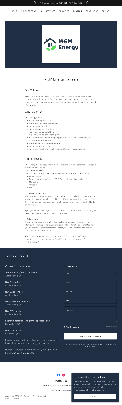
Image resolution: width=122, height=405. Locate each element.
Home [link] (14, 11)
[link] (61, 44)
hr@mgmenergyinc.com (23, 353)
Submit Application (90, 336)
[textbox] (90, 274)
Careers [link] (77, 11)
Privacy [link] (106, 11)
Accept (95, 396)
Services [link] (50, 11)
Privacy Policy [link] (104, 344)
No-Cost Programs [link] (31, 11)
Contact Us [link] (92, 11)
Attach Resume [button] (72, 327)
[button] (65, 327)
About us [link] (64, 11)
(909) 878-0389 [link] (64, 390)
